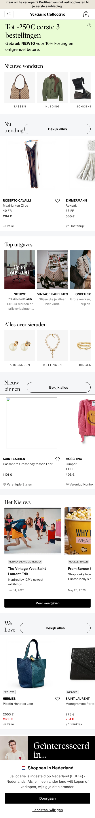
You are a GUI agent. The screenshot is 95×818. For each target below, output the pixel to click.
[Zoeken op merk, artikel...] (9, 14)
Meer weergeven (47, 603)
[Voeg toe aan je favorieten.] (57, 201)
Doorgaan (47, 798)
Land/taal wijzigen (47, 809)
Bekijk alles (57, 129)
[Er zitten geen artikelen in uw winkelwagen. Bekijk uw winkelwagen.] (86, 14)
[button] (86, 14)
